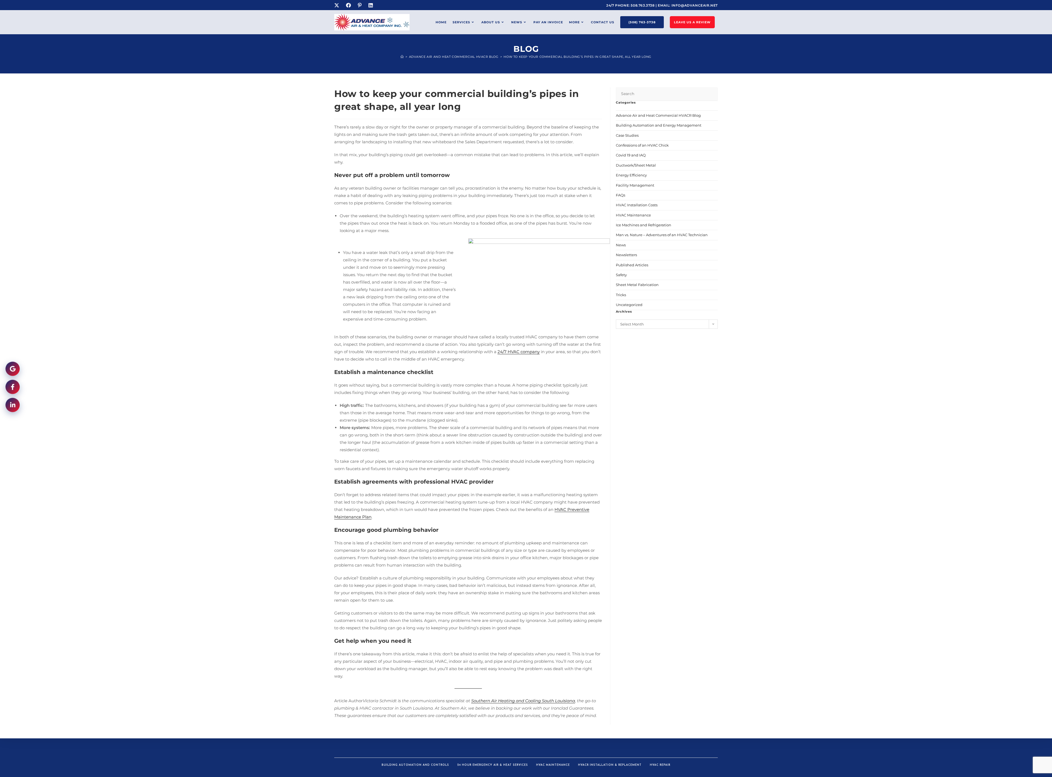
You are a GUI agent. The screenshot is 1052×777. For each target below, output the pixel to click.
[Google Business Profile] (12, 370)
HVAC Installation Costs (637, 205)
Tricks (621, 295)
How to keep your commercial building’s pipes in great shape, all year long (577, 57)
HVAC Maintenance (633, 215)
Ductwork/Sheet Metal (636, 165)
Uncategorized (629, 304)
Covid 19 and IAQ (631, 155)
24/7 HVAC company (519, 351)
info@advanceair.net (694, 5)
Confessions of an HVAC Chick (642, 145)
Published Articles (632, 265)
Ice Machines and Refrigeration (643, 225)
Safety (621, 275)
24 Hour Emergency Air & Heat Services (492, 765)
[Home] (402, 57)
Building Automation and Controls (415, 765)
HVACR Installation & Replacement (610, 765)
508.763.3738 (643, 5)
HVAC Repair (660, 765)
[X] (338, 5)
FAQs (620, 195)
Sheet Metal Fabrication (637, 284)
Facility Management (635, 185)
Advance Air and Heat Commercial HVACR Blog (658, 115)
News (621, 245)
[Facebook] (349, 5)
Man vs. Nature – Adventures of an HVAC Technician (662, 235)
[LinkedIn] (371, 5)
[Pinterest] (360, 5)
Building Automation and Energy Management (658, 125)
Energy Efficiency (631, 175)
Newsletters (626, 255)
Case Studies (627, 135)
